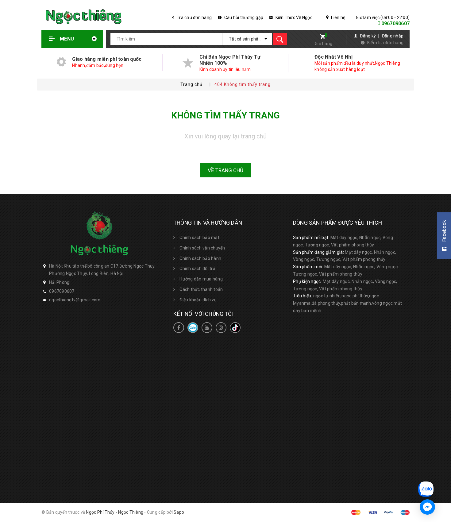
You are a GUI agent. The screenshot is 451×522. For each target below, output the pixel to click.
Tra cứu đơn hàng (194, 17)
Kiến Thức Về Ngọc (293, 17)
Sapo (179, 512)
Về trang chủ (225, 170)
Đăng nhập (392, 35)
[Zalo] (192, 327)
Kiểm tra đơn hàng (385, 42)
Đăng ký (368, 35)
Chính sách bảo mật (199, 237)
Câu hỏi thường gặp (243, 17)
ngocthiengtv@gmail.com (75, 299)
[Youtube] (207, 327)
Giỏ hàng (323, 43)
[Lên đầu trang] (442, 455)
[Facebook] (178, 327)
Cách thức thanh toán (201, 289)
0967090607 (395, 23)
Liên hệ (337, 17)
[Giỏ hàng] (321, 37)
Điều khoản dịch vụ (198, 299)
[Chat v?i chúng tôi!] (427, 507)
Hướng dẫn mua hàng (201, 278)
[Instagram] (221, 327)
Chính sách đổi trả (197, 268)
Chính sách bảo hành (200, 258)
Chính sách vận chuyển (202, 248)
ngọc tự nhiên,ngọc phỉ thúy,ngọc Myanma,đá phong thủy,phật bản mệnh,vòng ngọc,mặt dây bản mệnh (347, 303)
